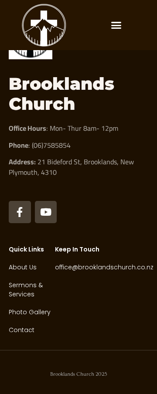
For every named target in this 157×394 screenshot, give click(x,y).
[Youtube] (46, 212)
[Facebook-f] (20, 212)
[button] (116, 25)
